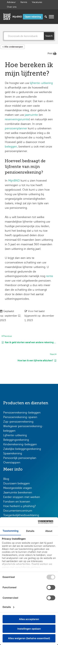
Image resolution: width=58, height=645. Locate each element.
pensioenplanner (16, 128)
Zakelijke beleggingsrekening (22, 448)
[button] (52, 53)
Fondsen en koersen (16, 501)
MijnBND (14, 180)
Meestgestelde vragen (17, 488)
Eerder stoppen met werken (21, 497)
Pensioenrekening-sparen (20, 417)
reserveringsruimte (17, 119)
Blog (6, 478)
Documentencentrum (17, 510)
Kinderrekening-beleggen (20, 444)
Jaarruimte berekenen (17, 492)
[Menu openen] (51, 16)
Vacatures (37, 2)
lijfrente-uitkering (41, 83)
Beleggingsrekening (16, 439)
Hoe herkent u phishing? (19, 506)
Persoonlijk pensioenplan (19, 458)
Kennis (23, 2)
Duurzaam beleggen (16, 483)
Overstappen (11, 462)
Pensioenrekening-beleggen (22, 412)
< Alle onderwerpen (12, 47)
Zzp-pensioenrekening (18, 421)
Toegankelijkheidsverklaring (21, 515)
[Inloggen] (17, 16)
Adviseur (11, 2)
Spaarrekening (12, 453)
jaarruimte (31, 114)
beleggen (11, 146)
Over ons (11, 7)
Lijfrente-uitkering (15, 435)
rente (49, 276)
